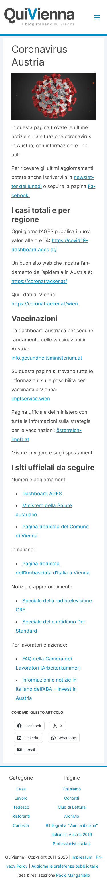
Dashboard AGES (42, 493)
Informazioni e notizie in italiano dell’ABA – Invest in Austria (46, 689)
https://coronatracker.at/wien (44, 304)
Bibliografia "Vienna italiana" (72, 825)
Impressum (82, 857)
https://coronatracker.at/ (39, 281)
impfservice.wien (30, 398)
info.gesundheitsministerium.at (46, 358)
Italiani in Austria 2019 (71, 834)
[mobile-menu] (96, 17)
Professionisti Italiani (71, 843)
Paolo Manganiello (73, 875)
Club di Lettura (72, 807)
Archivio (71, 816)
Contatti (71, 798)
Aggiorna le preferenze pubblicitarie (64, 866)
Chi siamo (72, 788)
